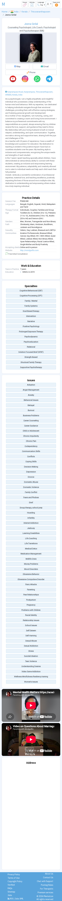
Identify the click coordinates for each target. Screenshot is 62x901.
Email (46, 66)
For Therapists (46, 888)
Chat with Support (45, 881)
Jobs (10, 895)
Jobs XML (19, 898)
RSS (11, 898)
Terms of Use (14, 878)
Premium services (45, 892)
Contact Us (48, 877)
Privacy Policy (14, 874)
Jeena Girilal (31, 23)
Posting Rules (47, 885)
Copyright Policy (15, 881)
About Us (49, 873)
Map (18, 66)
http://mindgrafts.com (29, 250)
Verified (11, 885)
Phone (32, 72)
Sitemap (11, 891)
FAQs (10, 888)
